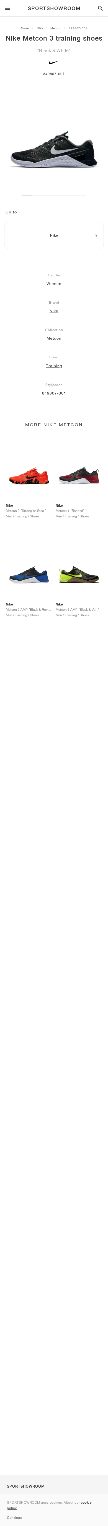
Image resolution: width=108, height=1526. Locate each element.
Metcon (55, 28)
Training (54, 366)
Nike (40, 28)
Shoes (25, 28)
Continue (14, 1518)
